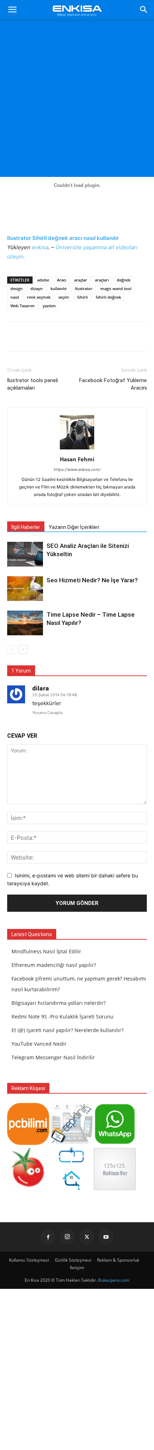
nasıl (14, 297)
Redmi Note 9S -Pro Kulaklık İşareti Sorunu (62, 1016)
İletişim (77, 1267)
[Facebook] (48, 1237)
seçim (63, 297)
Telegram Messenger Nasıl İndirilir (53, 1057)
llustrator (83, 288)
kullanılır (58, 288)
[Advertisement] (77, 100)
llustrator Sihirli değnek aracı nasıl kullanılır (63, 238)
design (16, 288)
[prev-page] (11, 649)
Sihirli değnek (108, 297)
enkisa (40, 247)
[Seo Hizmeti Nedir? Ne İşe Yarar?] (25, 588)
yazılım (49, 305)
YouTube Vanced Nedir (39, 1043)
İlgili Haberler (25, 527)
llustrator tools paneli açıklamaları (32, 384)
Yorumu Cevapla (47, 712)
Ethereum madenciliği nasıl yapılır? (53, 965)
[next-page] (23, 649)
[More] (135, 336)
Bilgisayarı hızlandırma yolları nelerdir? (58, 1002)
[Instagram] (67, 1237)
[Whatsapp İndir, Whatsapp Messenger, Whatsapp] (115, 1143)
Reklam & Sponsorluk (118, 1260)
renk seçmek (38, 297)
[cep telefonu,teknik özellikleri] (71, 1143)
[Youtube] (106, 1237)
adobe (43, 280)
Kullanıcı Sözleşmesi (29, 1260)
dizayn (36, 288)
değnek (123, 280)
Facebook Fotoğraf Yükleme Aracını (113, 384)
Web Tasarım (22, 305)
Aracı (61, 280)
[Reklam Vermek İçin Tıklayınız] (115, 1188)
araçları (102, 280)
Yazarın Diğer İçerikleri (74, 527)
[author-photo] (77, 449)
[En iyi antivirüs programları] (28, 1143)
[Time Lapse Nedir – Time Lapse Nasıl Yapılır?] (25, 623)
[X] (87, 1237)
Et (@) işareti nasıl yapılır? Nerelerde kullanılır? (67, 1030)
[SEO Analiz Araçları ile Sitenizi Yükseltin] (25, 554)
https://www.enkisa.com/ (77, 469)
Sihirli (82, 297)
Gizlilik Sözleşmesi (73, 1260)
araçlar (80, 280)
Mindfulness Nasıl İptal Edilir (46, 951)
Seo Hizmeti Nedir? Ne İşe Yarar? (92, 580)
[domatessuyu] (28, 1188)
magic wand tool (115, 288)
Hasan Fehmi (77, 459)
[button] (12, 9)
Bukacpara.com (113, 1280)
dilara (40, 688)
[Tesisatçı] (71, 1188)
